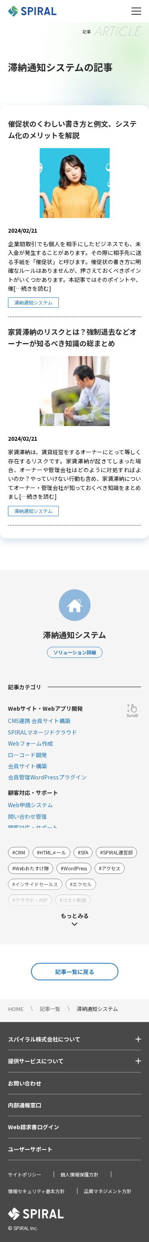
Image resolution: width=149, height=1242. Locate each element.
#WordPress (74, 868)
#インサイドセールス (35, 884)
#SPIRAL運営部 (116, 852)
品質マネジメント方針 (108, 1191)
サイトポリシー (24, 1174)
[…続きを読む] (32, 288)
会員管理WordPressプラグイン (47, 777)
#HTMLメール (51, 852)
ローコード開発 (27, 755)
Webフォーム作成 (30, 743)
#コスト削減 (73, 900)
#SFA (83, 852)
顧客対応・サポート (33, 827)
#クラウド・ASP (30, 900)
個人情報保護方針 (79, 1174)
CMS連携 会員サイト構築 (39, 721)
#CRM (18, 852)
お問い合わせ (24, 1083)
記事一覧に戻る (74, 972)
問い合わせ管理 (27, 816)
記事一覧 (50, 1008)
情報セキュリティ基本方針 (36, 1191)
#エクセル (81, 884)
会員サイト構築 (27, 766)
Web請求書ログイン (33, 1127)
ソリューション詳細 (74, 652)
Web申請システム (30, 805)
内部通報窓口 (24, 1105)
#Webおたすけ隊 (30, 868)
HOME (15, 1008)
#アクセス (109, 868)
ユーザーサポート (30, 1149)
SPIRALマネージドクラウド (42, 732)
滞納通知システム (33, 302)
